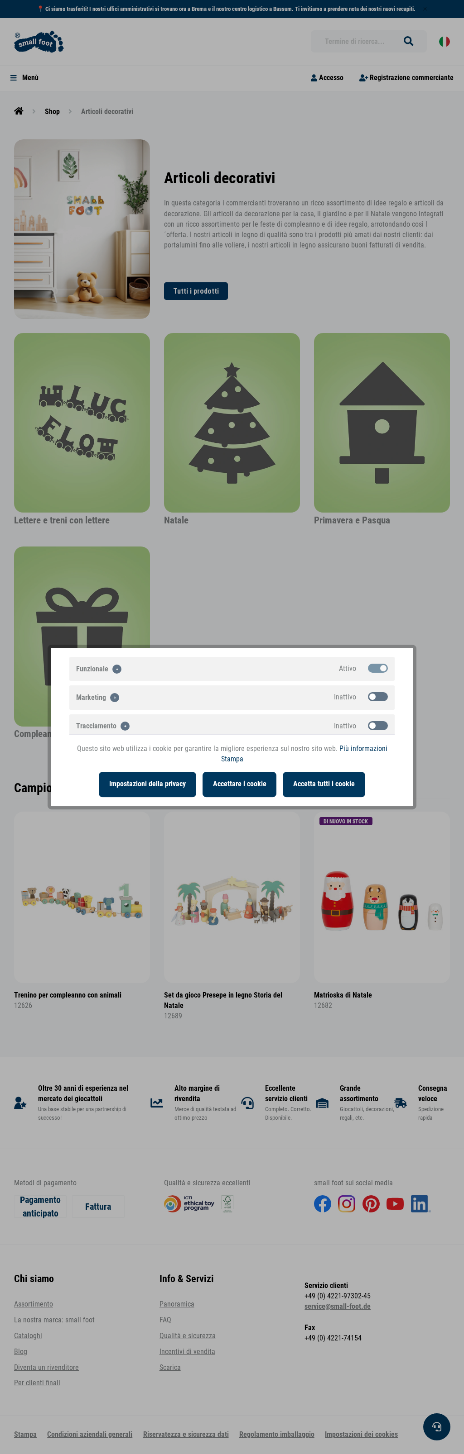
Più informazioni (363, 749)
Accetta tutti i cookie (324, 784)
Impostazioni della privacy (147, 784)
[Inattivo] (378, 696)
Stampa (232, 759)
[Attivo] (378, 668)
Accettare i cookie (239, 784)
